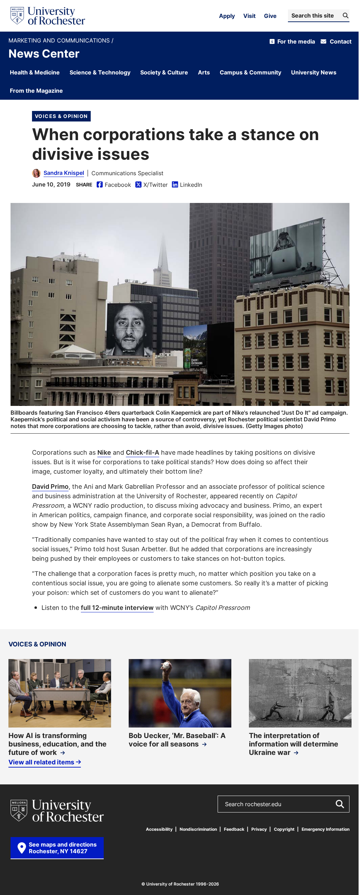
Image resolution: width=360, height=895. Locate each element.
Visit (249, 16)
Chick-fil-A (142, 452)
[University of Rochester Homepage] (48, 16)
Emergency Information (325, 829)
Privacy (259, 829)
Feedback (234, 829)
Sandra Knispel (64, 173)
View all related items (41, 761)
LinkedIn (187, 185)
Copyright (284, 829)
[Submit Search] (339, 804)
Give (270, 16)
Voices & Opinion (61, 116)
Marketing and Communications (59, 40)
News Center (43, 53)
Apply (227, 16)
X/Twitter (151, 185)
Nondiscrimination (198, 829)
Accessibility (159, 829)
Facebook (114, 185)
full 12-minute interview (117, 607)
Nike (104, 452)
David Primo (50, 486)
